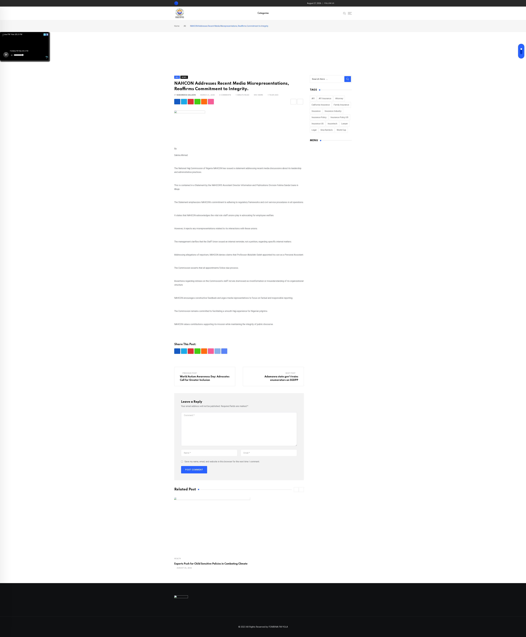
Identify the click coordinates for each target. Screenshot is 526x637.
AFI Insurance (325, 98)
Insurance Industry (333, 111)
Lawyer (344, 123)
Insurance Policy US (339, 117)
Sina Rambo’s (327, 130)
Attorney (339, 98)
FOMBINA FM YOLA (278, 627)
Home (176, 26)
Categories (263, 13)
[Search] (344, 13)
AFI (313, 98)
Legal (314, 130)
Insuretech (332, 123)
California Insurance (321, 105)
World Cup (341, 130)
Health (177, 559)
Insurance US (318, 123)
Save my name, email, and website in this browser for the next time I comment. (222, 461)
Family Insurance (341, 105)
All (185, 26)
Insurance (316, 111)
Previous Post (190, 373)
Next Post (290, 373)
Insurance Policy (319, 117)
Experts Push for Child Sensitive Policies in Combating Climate (211, 564)
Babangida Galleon (186, 95)
